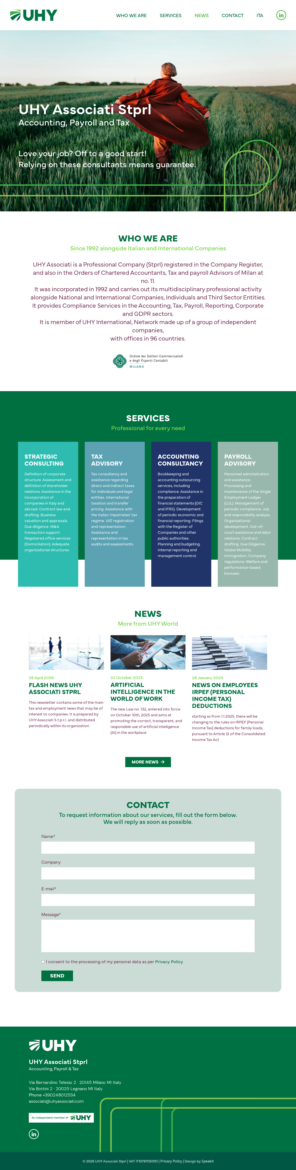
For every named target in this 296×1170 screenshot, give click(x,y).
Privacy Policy (169, 961)
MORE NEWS (145, 762)
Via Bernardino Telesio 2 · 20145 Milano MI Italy (75, 1082)
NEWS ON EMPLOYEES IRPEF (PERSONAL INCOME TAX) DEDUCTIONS (225, 694)
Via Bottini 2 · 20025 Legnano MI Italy (66, 1088)
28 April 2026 (41, 678)
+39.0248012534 (59, 1095)
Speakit (208, 1161)
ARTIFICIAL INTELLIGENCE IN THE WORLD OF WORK (143, 691)
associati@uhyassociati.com (56, 1101)
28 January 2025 (207, 678)
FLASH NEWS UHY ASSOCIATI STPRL (55, 688)
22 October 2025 (127, 677)
